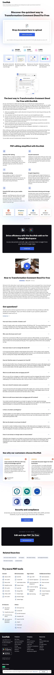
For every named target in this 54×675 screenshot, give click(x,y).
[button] (27, 266)
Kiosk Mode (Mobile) (32, 590)
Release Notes (30, 649)
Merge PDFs (20, 591)
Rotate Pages (20, 593)
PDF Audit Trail (20, 607)
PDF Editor (17, 639)
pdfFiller (41, 642)
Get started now (27, 540)
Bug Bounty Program (32, 651)
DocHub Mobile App (44, 641)
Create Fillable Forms (45, 594)
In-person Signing (33, 586)
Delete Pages (20, 599)
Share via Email (45, 582)
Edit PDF (19, 576)
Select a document (27, 34)
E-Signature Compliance (32, 646)
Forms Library (18, 648)
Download (19, 624)
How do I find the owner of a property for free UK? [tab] (17, 360)
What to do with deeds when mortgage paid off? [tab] (16, 372)
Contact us (5, 316)
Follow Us (5, 645)
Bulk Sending (32, 594)
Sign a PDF (31, 576)
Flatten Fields (20, 585)
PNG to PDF (7, 582)
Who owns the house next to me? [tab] (12, 334)
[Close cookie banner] (50, 671)
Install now (27, 248)
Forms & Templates (19, 641)
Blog (40, 639)
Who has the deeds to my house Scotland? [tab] (14, 422)
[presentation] (27, 31)
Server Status (18, 644)
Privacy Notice (30, 642)
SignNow (41, 646)
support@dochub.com (6, 640)
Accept (43, 671)
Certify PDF (19, 610)
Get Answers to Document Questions (8, 621)
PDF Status (44, 588)
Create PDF (19, 579)
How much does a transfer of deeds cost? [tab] (14, 321)
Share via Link (45, 579)
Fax (42, 585)
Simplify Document (9, 612)
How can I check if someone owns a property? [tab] (15, 385)
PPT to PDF (7, 588)
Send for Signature (33, 579)
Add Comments (45, 576)
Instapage (41, 649)
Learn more (27, 520)
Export (18, 622)
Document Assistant (7, 608)
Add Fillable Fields (21, 582)
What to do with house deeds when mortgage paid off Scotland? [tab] (20, 397)
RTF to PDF (7, 596)
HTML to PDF (8, 593)
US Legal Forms (43, 644)
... (35, 671)
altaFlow (41, 648)
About (28, 639)
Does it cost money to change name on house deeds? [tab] (17, 434)
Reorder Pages (20, 596)
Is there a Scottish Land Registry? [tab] (12, 409)
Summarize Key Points (8, 615)
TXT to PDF (7, 579)
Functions (17, 651)
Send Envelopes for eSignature (34, 583)
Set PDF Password (21, 613)
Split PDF (19, 588)
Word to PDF (7, 576)
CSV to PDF (7, 591)
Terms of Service (31, 641)
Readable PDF (20, 616)
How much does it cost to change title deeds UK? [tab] (16, 347)
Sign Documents (18, 642)
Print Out (19, 627)
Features (17, 649)
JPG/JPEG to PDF (8, 585)
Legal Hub (29, 644)
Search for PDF (20, 619)
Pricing (16, 646)
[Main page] (6, 2)
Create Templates (46, 591)
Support (29, 648)
